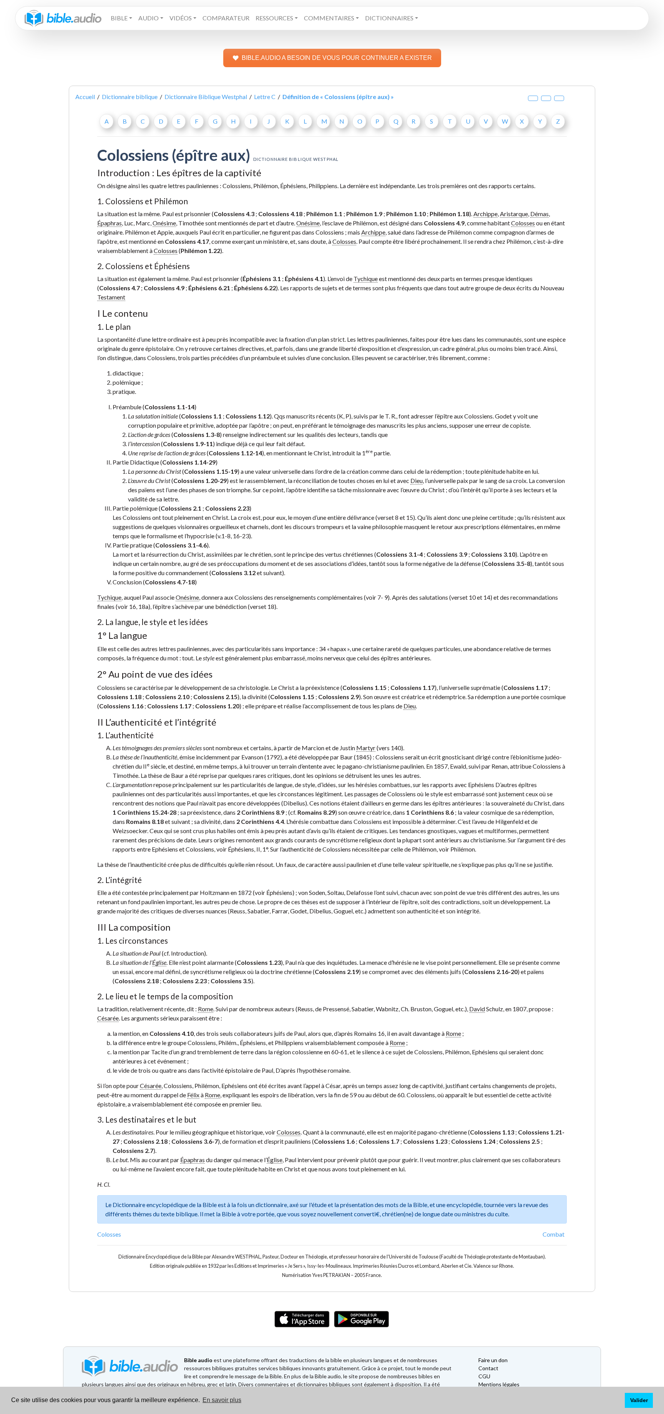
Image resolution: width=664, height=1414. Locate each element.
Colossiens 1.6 (334, 1141)
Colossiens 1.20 (217, 705)
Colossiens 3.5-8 (507, 563)
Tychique (366, 278)
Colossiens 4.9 (444, 223)
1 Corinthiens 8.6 (430, 812)
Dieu (416, 480)
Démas (539, 213)
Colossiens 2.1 (181, 508)
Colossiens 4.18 (280, 213)
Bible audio (198, 1360)
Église (159, 962)
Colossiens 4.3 (234, 213)
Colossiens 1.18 (119, 696)
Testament (111, 297)
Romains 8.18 (145, 821)
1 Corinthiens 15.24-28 (144, 812)
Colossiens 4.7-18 (170, 581)
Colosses (523, 223)
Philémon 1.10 (406, 213)
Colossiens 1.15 (364, 687)
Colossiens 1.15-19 (210, 471)
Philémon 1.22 (200, 250)
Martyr (365, 747)
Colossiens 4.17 (187, 241)
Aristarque (514, 213)
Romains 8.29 (316, 812)
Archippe (485, 213)
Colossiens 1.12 (248, 416)
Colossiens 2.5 (519, 1141)
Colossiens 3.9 (447, 554)
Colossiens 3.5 (231, 980)
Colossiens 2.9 (338, 696)
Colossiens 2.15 (215, 696)
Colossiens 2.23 (227, 508)
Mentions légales (499, 1384)
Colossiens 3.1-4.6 (181, 545)
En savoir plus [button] (222, 1400)
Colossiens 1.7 (379, 1141)
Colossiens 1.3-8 (196, 434)
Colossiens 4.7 (119, 287)
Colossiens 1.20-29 (200, 480)
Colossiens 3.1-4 (399, 554)
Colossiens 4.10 (171, 1033)
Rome (205, 1008)
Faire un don (493, 1360)
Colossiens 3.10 (493, 554)
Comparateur (226, 17)
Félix (193, 1094)
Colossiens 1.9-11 (188, 443)
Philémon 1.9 (364, 213)
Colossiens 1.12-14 (235, 452)
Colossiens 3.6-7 (194, 1141)
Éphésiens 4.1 (304, 278)
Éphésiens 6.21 (209, 287)
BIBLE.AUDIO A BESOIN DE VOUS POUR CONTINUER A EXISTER (337, 58)
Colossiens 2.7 (133, 1150)
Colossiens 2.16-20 (491, 971)
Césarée (108, 1018)
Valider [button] (639, 1400)
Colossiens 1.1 (201, 416)
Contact (488, 1368)
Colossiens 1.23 (259, 962)
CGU (484, 1376)
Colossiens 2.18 (137, 980)
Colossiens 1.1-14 (169, 406)
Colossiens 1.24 (473, 1141)
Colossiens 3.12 (233, 572)
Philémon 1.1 (324, 213)
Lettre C (265, 96)
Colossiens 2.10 (167, 696)
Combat (553, 1234)
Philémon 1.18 (449, 213)
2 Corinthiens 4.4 (260, 821)
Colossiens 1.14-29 (189, 462)
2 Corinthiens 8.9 (260, 812)
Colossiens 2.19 (337, 971)
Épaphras (109, 223)
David (477, 1008)
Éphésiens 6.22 (255, 287)
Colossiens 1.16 (121, 705)
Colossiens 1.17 (412, 687)
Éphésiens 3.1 (261, 278)
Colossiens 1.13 (492, 1132)
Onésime (164, 223)
